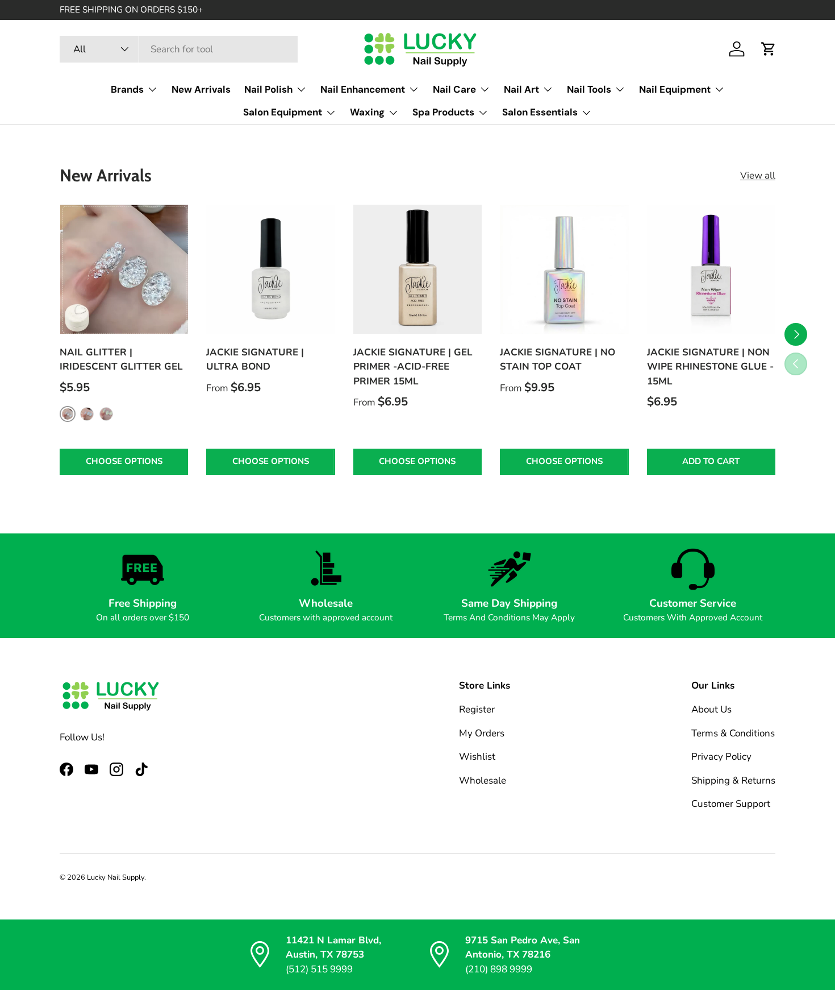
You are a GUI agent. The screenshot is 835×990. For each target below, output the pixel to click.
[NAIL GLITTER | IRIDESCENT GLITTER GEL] (124, 269)
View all (757, 175)
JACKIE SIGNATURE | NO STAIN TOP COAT (557, 360)
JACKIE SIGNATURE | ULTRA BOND (255, 360)
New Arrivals (201, 89)
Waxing (367, 112)
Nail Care (454, 89)
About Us (711, 709)
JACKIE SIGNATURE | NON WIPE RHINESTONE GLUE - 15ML (710, 367)
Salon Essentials (540, 112)
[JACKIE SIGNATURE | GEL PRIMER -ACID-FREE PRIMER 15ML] (417, 269)
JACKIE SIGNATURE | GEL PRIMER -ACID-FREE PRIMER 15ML (413, 367)
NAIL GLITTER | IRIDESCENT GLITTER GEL (121, 360)
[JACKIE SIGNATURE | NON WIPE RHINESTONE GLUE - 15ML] (711, 269)
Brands (127, 89)
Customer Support (730, 803)
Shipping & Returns (733, 780)
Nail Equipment (675, 89)
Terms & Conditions (733, 733)
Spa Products (443, 112)
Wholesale (482, 780)
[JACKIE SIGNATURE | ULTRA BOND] (270, 269)
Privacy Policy (721, 756)
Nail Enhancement (362, 89)
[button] (768, 48)
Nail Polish (268, 89)
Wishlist (477, 756)
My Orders (481, 733)
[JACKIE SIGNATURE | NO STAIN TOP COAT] (564, 269)
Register (477, 709)
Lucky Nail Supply (115, 877)
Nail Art (521, 89)
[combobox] (179, 49)
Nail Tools (589, 89)
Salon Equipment (282, 112)
